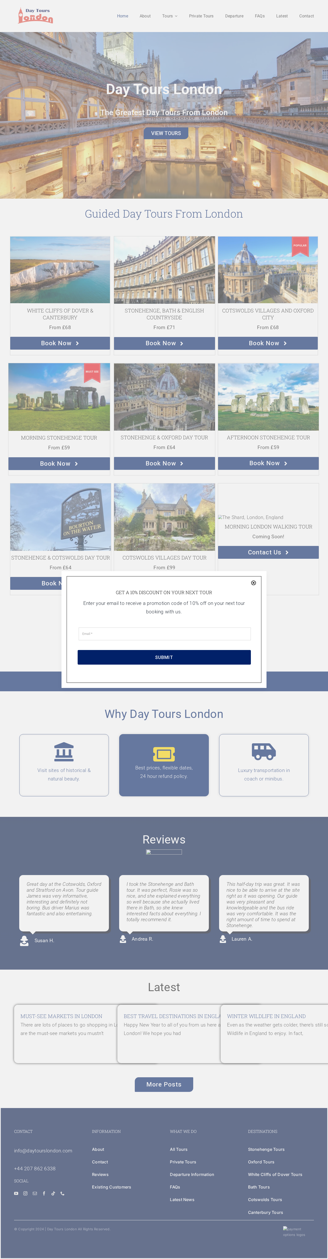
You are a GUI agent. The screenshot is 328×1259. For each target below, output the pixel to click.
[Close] (254, 582)
